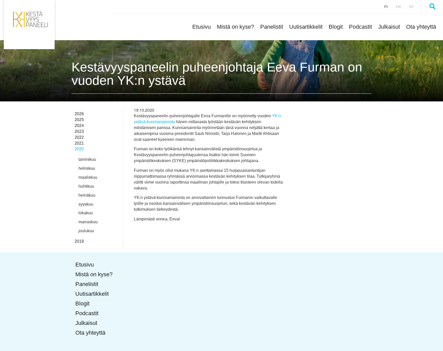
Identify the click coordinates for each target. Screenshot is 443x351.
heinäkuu (86, 195)
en (398, 7)
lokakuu (85, 213)
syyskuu (85, 204)
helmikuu (86, 168)
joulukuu (86, 231)
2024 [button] (79, 125)
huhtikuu (86, 186)
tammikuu (87, 159)
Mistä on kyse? (235, 27)
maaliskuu (87, 177)
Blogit (336, 27)
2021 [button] (79, 143)
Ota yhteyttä (421, 27)
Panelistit (271, 27)
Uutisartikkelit (306, 27)
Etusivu (201, 27)
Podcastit (360, 27)
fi (386, 7)
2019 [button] (79, 241)
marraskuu (88, 222)
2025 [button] (79, 120)
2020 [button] (79, 149)
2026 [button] (79, 114)
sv (411, 7)
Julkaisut (389, 27)
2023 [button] (79, 131)
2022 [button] (79, 137)
